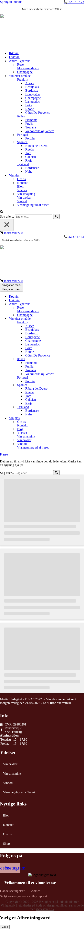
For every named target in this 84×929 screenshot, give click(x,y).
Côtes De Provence (37, 112)
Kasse (4, 454)
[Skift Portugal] (71, 377)
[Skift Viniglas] (71, 418)
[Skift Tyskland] (71, 407)
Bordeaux (31, 90)
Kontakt (22, 182)
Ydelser (22, 190)
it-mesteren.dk (45, 909)
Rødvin (14, 53)
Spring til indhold (11, 1)
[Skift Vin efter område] (71, 319)
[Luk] (6, 225)
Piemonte (31, 120)
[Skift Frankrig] (71, 322)
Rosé (20, 64)
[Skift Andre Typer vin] (71, 304)
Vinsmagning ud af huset (19, 792)
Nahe (28, 171)
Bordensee (32, 168)
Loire (28, 105)
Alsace (29, 83)
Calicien (30, 157)
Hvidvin (14, 57)
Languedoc (32, 101)
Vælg (5, 926)
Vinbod (22, 201)
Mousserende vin (28, 68)
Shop (6, 843)
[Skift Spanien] (71, 385)
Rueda (29, 149)
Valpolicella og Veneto (39, 131)
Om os (21, 179)
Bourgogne (32, 94)
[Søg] (1, 212)
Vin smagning (26, 194)
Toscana (30, 127)
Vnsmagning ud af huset (33, 205)
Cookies (35, 891)
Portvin (30, 138)
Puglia (29, 123)
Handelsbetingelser (12, 891)
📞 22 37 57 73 (74, 2)
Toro (28, 153)
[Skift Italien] (71, 359)
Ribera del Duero (36, 145)
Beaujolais (32, 87)
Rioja (28, 160)
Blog (20, 186)
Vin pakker (24, 197)
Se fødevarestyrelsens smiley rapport (23, 896)
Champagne (25, 72)
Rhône (29, 109)
